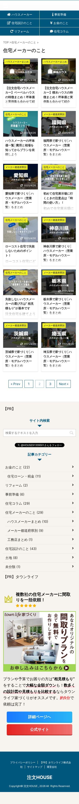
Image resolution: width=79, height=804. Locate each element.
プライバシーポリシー (22, 762)
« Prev (15, 384)
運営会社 (52, 766)
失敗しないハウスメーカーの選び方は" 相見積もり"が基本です (20, 303)
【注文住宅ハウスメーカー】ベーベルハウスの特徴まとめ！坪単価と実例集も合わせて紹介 (20, 97)
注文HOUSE (39, 777)
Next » (63, 384)
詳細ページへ (39, 717)
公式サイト (39, 729)
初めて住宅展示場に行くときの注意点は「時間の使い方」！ (58, 198)
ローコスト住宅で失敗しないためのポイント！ (20, 250)
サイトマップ (34, 766)
